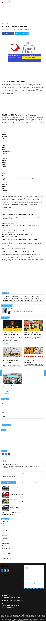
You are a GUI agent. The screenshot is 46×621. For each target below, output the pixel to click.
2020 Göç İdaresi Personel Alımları (31, 296)
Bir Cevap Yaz (5, 292)
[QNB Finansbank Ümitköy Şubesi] (5, 488)
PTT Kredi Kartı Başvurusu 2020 (8, 609)
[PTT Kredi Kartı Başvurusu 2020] (6, 607)
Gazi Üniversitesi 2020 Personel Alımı (33, 334)
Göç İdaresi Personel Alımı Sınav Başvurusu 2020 (13, 300)
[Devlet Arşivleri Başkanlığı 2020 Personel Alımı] (12, 325)
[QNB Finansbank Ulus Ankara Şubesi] (5, 494)
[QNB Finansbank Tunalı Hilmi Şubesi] (5, 501)
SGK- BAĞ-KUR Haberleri (7, 548)
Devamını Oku (6, 343)
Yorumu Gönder (6, 424)
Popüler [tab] (23, 482)
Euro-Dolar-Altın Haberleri (7, 528)
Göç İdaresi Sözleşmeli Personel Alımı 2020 (33, 300)
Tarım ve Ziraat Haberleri (7, 553)
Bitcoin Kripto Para (5, 545)
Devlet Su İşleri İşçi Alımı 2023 (8, 514)
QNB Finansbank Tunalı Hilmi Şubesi (17, 501)
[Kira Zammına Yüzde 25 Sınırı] (12, 378)
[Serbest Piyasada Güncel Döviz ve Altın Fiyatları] (33, 352)
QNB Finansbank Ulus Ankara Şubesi (17, 494)
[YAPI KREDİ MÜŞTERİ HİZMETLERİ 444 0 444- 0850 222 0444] (11, 597)
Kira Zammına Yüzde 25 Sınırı (10, 387)
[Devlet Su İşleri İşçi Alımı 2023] (8, 512)
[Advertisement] (23, 13)
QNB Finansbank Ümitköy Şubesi (16, 487)
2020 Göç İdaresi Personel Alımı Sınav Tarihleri (12, 296)
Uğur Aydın (6, 29)
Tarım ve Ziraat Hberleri (6, 555)
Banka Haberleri (5, 521)
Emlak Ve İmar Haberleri (6, 543)
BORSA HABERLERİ (6, 530)
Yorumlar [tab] (37, 482)
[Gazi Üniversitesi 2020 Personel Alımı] (33, 325)
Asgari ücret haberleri (6, 535)
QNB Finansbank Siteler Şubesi (16, 507)
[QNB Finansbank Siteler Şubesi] (5, 508)
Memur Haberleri (5, 533)
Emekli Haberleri (5, 540)
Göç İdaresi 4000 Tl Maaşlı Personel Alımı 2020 (12, 298)
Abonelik (23, 473)
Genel (3, 525)
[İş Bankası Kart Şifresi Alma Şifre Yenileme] (7, 603)
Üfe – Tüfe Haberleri (6, 550)
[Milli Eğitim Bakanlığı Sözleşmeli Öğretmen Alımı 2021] (12, 352)
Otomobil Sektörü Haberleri (7, 558)
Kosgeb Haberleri (5, 538)
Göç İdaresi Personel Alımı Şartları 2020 (32, 298)
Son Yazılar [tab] (8, 482)
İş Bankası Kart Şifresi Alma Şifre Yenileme (10, 605)
